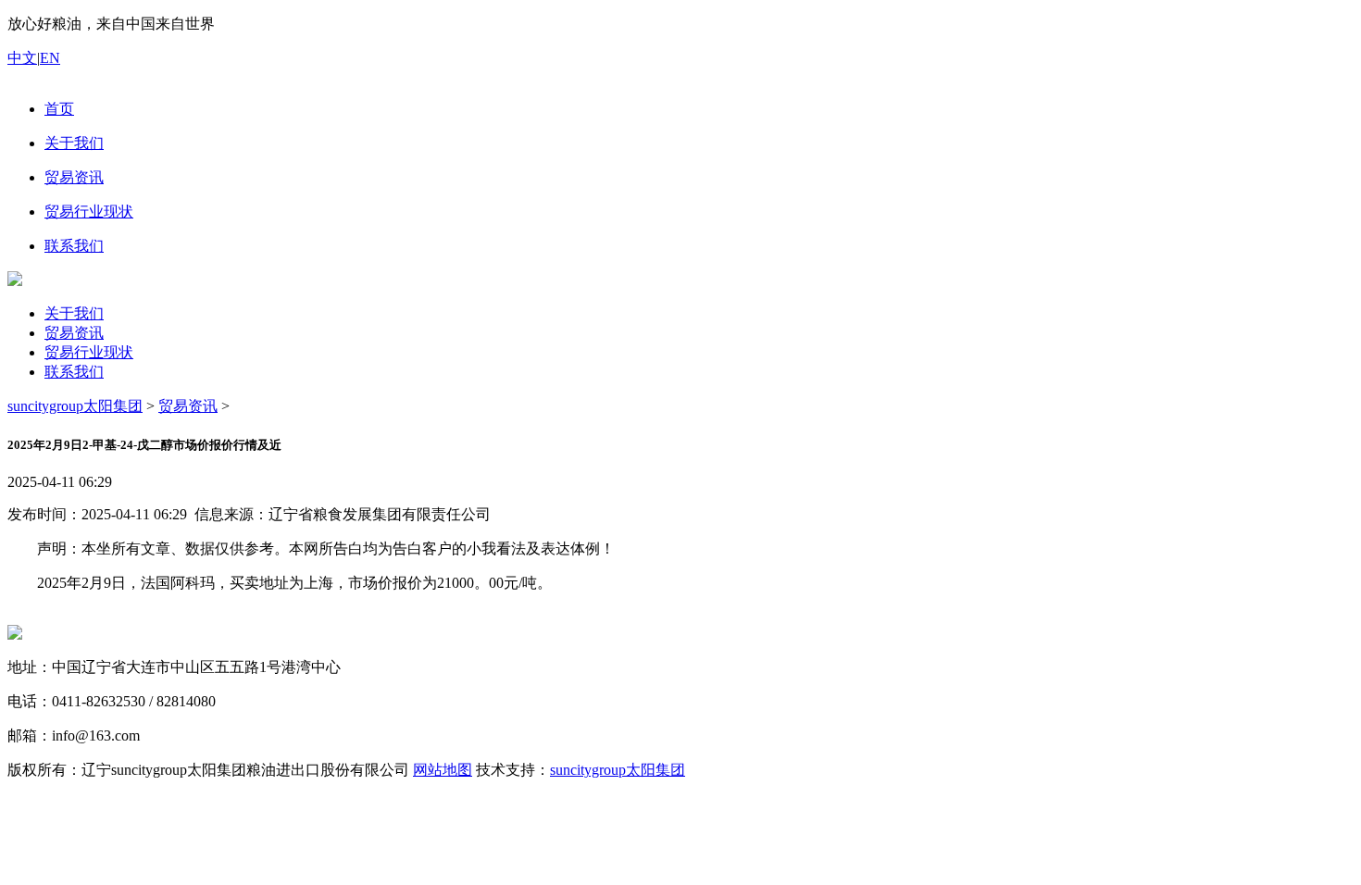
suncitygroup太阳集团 (75, 406)
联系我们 (74, 372)
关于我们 (74, 313)
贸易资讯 (74, 333)
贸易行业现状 (88, 352)
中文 (22, 58)
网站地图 (442, 770)
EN (50, 58)
